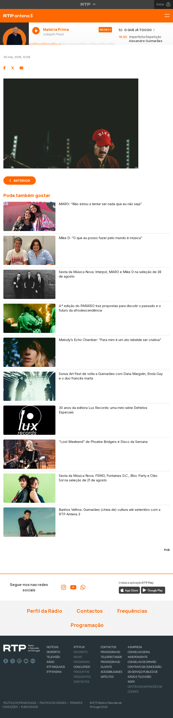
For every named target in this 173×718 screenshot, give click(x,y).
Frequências (131, 611)
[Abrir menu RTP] (86, 4)
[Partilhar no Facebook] (4, 67)
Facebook (5, 661)
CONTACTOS (108, 647)
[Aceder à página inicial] (14, 15)
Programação (87, 625)
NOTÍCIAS (52, 647)
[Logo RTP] (21, 648)
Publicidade (29, 707)
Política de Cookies (53, 703)
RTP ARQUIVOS (56, 667)
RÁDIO (50, 662)
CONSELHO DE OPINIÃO (142, 662)
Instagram (19, 661)
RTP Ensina (54, 672)
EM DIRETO (80, 652)
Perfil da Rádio (44, 611)
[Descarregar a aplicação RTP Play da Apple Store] (129, 590)
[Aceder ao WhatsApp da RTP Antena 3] (82, 587)
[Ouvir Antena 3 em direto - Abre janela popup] (14, 33)
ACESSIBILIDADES (111, 672)
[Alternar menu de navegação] (168, 15)
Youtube (26, 661)
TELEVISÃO (53, 657)
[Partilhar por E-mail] (21, 67)
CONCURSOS (82, 667)
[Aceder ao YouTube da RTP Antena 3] (73, 587)
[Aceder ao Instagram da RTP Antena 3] (63, 587)
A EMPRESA (135, 647)
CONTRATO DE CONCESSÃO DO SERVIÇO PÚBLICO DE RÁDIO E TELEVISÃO (144, 672)
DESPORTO (53, 652)
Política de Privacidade (19, 703)
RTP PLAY (79, 647)
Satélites (107, 677)
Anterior (22, 180)
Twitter (12, 661)
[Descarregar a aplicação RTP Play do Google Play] (153, 590)
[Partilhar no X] (12, 67)
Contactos (89, 611)
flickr (32, 661)
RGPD (131, 682)
